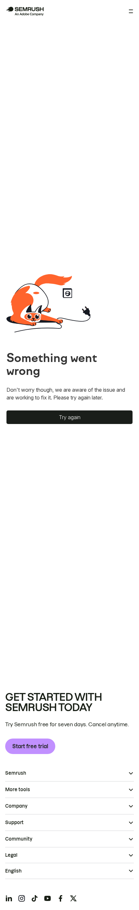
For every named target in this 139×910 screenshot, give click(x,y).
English (13, 871)
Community (18, 839)
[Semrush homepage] (24, 11)
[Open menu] (131, 11)
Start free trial (30, 746)
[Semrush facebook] (60, 898)
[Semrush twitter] (73, 898)
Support (14, 822)
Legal (11, 855)
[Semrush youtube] (47, 898)
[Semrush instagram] (21, 898)
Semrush (15, 773)
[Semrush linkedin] (8, 898)
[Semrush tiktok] (34, 898)
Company (16, 806)
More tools (17, 789)
